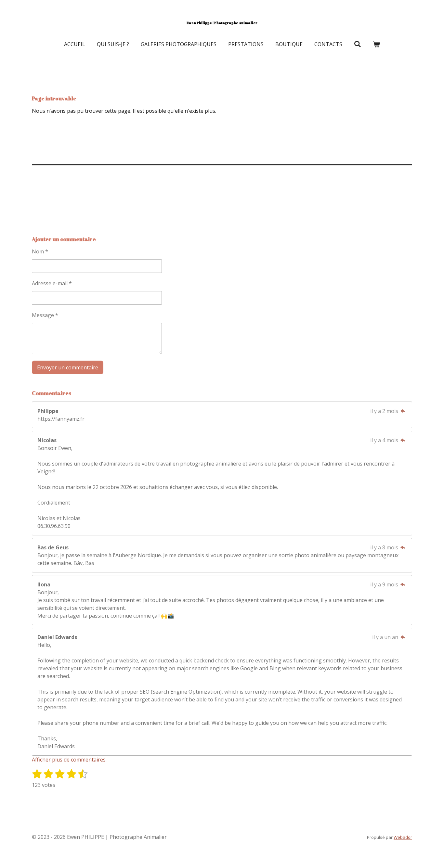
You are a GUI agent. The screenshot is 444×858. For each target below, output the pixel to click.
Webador (403, 837)
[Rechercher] (357, 44)
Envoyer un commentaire (67, 367)
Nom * (40, 251)
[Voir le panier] (376, 44)
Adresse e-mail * (52, 283)
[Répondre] (403, 411)
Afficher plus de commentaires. (69, 759)
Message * (45, 315)
